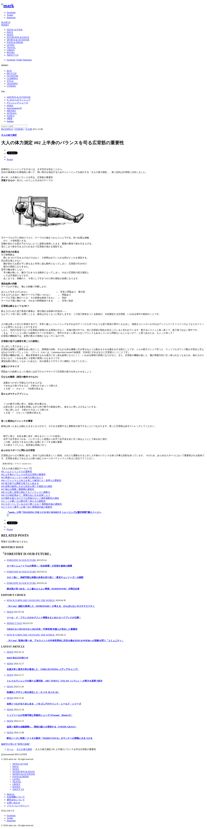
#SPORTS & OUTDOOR (18, 97)
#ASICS (10, 116)
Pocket (10, 159)
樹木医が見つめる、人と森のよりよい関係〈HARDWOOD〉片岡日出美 (43, 589)
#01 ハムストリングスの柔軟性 (16, 471)
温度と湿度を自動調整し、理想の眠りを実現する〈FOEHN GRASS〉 (42, 727)
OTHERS (11, 86)
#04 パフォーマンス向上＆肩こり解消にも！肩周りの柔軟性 (31, 480)
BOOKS (11, 52)
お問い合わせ (13, 803)
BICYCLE (12, 73)
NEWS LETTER (14, 29)
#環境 (9, 118)
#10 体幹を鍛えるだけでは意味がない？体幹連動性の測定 (30, 498)
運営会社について (16, 800)
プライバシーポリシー (18, 805)
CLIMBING (12, 78)
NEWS (10, 35)
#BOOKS (11, 111)
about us (10, 794)
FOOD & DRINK (15, 42)
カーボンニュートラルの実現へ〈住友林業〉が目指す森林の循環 (39, 566)
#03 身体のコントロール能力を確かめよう (22, 477)
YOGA (10, 81)
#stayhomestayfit (14, 108)
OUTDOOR (12, 76)
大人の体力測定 (9, 135)
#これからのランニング (18, 100)
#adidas (10, 121)
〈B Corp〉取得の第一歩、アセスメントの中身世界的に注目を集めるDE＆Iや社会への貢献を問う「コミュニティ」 (65, 640)
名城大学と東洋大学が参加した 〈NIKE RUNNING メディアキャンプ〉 (43, 669)
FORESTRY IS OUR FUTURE (21, 560)
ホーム (10, 749)
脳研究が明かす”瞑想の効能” (15, 744)
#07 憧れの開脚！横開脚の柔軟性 (17, 489)
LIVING (11, 45)
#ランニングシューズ (17, 103)
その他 (28, 129)
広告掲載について (16, 797)
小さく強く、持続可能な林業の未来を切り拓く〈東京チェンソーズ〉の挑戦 (45, 577)
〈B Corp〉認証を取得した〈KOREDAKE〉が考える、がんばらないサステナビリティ (51, 606)
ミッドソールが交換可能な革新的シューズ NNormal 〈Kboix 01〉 (40, 715)
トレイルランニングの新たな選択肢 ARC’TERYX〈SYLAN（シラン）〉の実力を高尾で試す (55, 681)
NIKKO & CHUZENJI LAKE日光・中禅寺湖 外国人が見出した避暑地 (42, 629)
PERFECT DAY (14, 623)
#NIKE (10, 105)
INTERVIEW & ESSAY (18, 37)
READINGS (7, 129)
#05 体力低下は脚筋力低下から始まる (20, 483)
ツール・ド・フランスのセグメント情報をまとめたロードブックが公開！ (44, 617)
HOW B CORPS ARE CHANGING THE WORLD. (31, 600)
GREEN (11, 50)
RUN (9, 71)
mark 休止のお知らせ (17, 657)
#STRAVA (12, 113)
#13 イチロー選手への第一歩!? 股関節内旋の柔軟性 (26, 507)
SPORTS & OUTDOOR (18, 40)
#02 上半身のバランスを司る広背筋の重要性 (23, 474)
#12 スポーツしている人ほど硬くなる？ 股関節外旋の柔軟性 (31, 504)
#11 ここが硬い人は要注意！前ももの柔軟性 (23, 501)
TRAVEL (11, 47)
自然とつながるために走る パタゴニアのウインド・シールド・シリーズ (44, 704)
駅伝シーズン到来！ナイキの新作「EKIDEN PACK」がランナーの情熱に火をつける (50, 738)
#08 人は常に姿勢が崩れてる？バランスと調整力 (25, 492)
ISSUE (10, 32)
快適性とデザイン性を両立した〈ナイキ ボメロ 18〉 (33, 692)
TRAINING (12, 83)
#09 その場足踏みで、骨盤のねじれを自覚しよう (25, 495)
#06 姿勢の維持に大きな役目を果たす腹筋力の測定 (26, 486)
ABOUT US (12, 55)
